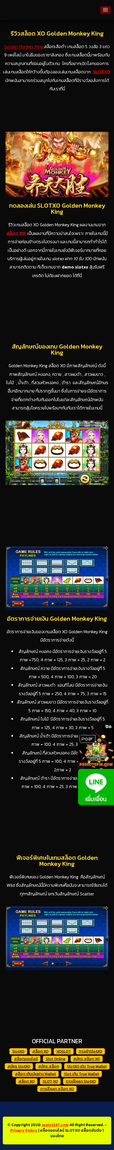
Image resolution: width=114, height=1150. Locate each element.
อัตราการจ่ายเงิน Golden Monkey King (57, 618)
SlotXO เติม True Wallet (87, 1066)
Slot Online (55, 1059)
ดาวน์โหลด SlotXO (81, 1081)
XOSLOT (63, 1051)
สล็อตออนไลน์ (26, 1059)
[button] (105, 10)
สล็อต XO (40, 1051)
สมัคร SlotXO (18, 1066)
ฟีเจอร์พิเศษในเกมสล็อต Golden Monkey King (57, 860)
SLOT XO (50, 1081)
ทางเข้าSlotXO (90, 1051)
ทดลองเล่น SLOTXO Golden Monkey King (57, 208)
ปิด (108, 726)
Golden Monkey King (23, 46)
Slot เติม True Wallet (81, 1074)
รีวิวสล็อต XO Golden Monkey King (57, 33)
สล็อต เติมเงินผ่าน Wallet (35, 1074)
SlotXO (18, 1051)
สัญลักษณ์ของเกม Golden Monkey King (57, 349)
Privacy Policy (23, 1130)
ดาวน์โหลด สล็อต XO (57, 1089)
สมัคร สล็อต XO (86, 1059)
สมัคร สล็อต (48, 1066)
